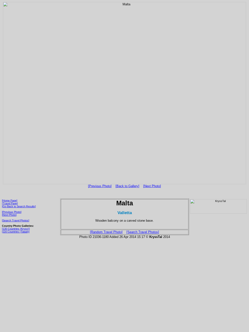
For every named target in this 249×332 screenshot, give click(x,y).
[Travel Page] (10, 203)
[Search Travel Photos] (15, 220)
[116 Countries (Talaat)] (15, 231)
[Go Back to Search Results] (19, 206)
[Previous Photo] (100, 186)
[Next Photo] (152, 186)
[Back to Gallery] (127, 186)
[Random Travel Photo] (106, 232)
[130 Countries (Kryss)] (16, 228)
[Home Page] (9, 200)
